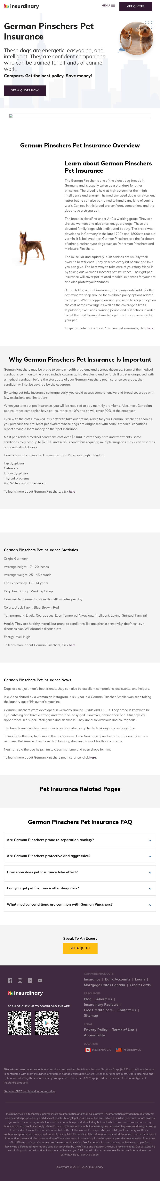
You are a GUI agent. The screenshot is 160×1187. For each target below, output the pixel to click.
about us (86, 1155)
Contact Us (126, 1010)
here (150, 328)
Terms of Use (123, 1030)
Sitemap (91, 1015)
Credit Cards (140, 985)
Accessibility (94, 1035)
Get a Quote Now (25, 90)
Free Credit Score (98, 1010)
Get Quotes (135, 6)
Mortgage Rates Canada (104, 985)
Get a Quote (80, 948)
